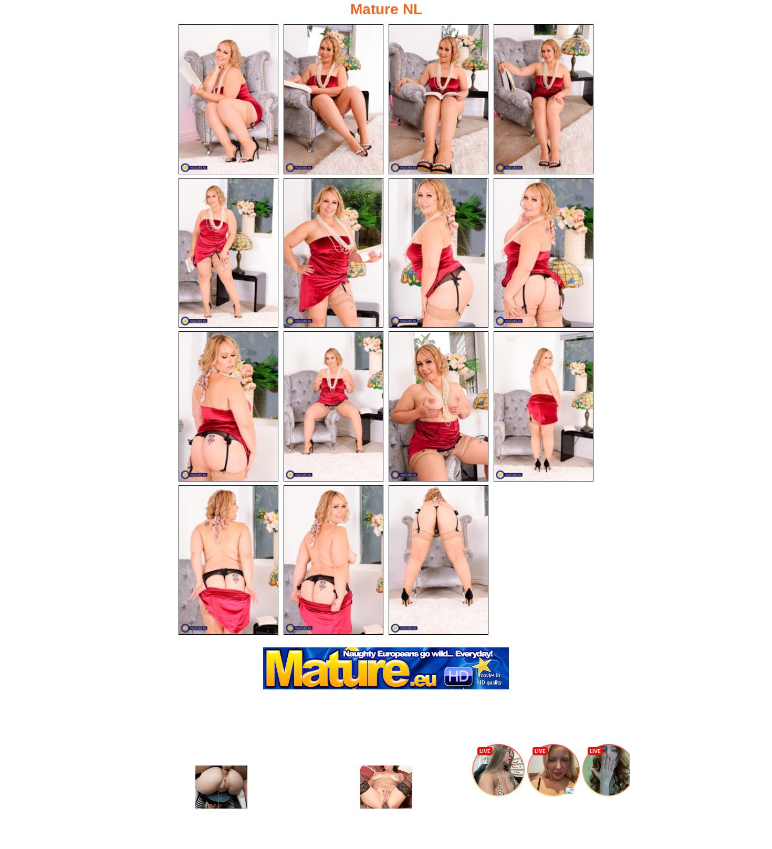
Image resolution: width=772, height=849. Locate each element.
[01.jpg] (228, 99)
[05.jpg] (228, 253)
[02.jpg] (333, 99)
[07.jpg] (438, 253)
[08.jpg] (543, 253)
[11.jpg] (438, 406)
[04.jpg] (543, 99)
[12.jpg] (543, 406)
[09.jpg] (228, 406)
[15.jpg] (438, 560)
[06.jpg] (333, 253)
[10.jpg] (333, 406)
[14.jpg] (333, 560)
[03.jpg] (438, 99)
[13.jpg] (228, 560)
